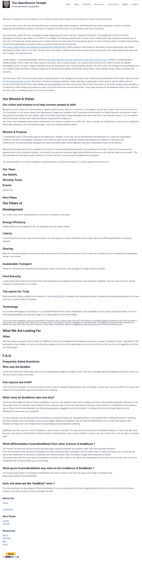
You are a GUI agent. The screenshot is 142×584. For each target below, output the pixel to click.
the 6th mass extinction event (16, 81)
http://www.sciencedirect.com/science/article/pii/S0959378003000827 (34, 47)
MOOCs (62, 296)
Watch (5, 535)
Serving (6, 524)
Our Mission (8, 509)
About (5, 503)
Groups (6, 521)
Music (5, 544)
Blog (5, 541)
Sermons (7, 538)
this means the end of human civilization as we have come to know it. (78, 60)
